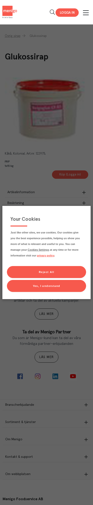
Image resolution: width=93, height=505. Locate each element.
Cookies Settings (38, 249)
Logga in (67, 12)
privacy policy (45, 255)
